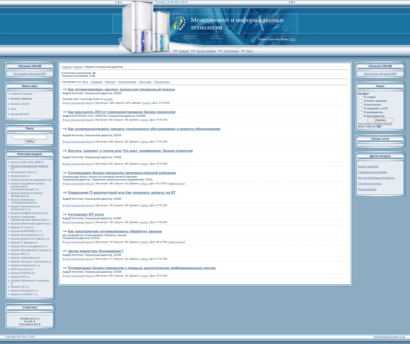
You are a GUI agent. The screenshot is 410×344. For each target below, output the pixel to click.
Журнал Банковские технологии (30, 280)
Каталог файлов (206, 50)
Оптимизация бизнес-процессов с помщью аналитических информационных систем (142, 268)
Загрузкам (145, 81)
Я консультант (372, 104)
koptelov (146, 103)
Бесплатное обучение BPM (30, 73)
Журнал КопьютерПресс (25, 234)
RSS (292, 39)
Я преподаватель (374, 116)
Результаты (365, 123)
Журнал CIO (18, 286)
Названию (96, 81)
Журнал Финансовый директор (29, 223)
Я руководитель (373, 112)
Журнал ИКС (18, 253)
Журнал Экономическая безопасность (25, 208)
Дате (85, 81)
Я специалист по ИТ (376, 108)
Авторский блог (367, 189)
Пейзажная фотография (372, 172)
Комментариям (127, 81)
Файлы (78, 66)
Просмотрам (161, 81)
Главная (184, 50)
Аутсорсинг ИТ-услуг (86, 214)
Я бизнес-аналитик (375, 100)
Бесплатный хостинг (386, 336)
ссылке (108, 98)
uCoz (402, 336)
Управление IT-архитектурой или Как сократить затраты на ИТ (122, 192)
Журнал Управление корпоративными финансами (28, 218)
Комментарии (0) (176, 183)
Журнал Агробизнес (23, 290)
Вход (249, 50)
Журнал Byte (18, 175)
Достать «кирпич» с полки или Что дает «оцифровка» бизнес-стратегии (130, 151)
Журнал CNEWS (20, 272)
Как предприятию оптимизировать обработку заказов (115, 231)
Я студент (370, 97)
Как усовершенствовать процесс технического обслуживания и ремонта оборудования (144, 129)
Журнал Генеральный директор (29, 166)
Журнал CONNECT (22, 294)
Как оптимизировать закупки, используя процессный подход (121, 89)
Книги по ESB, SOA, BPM (25, 162)
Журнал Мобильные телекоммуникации (23, 201)
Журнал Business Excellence (28, 238)
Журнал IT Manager (22, 242)
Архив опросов (383, 123)
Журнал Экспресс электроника (29, 261)
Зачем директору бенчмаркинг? (95, 251)
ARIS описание (20, 269)
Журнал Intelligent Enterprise (27, 213)
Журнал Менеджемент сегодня (29, 250)
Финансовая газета (22, 172)
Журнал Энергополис (24, 265)
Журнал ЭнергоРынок (24, 257)
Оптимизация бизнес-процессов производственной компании (122, 173)
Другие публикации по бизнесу (376, 177)
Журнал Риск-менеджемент (27, 246)
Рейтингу (110, 81)
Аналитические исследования (29, 179)
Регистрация (231, 50)
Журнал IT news (20, 227)
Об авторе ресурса (369, 183)
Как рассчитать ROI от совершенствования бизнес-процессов (121, 112)
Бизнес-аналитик (368, 166)
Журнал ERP (18, 276)
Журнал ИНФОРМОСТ (24, 231)
